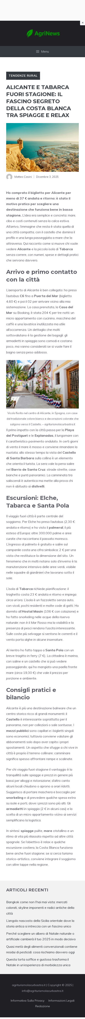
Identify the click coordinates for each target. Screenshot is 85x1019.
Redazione (42, 1006)
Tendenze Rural (23, 75)
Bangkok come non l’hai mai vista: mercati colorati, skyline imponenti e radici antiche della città (40, 907)
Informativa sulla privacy (27, 1000)
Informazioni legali (61, 1000)
